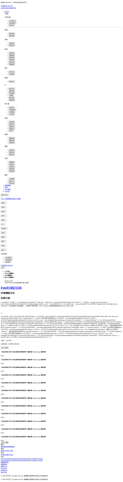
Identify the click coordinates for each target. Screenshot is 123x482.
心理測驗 (11, 112)
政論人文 (11, 181)
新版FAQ (4, 450)
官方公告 (10, 450)
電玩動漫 (11, 93)
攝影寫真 (11, 91)
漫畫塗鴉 (11, 100)
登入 (7, 195)
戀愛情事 (11, 64)
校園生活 (11, 126)
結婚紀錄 (11, 74)
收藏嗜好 (11, 162)
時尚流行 (11, 124)
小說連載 (11, 178)
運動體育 (11, 140)
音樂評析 (11, 60)
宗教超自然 (12, 110)
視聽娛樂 (11, 55)
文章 (3, 347)
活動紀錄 (11, 142)
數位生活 (11, 88)
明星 (6, 187)
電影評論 (11, 53)
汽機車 (11, 95)
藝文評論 (11, 62)
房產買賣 (11, 169)
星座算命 (11, 107)
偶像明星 (11, 57)
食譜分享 (11, 45)
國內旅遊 (11, 33)
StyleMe (11, 25)
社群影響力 (12, 23)
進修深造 (11, 150)
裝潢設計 (11, 164)
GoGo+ (7, 11)
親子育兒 (11, 72)
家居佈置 (11, 171)
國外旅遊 (11, 36)
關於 (7, 347)
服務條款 (11, 446)
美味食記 (11, 43)
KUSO (11, 131)
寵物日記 (11, 81)
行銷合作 (4, 455)
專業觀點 (8, 185)
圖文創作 (11, 98)
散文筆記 (11, 183)
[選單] (1, 197)
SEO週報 (8, 189)
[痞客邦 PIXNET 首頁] (7, 265)
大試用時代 (12, 21)
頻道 (6, 13)
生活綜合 (11, 166)
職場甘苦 (11, 154)
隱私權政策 (4, 446)
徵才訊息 (10, 455)
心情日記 (11, 114)
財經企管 (11, 152)
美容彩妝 (11, 122)
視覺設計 (11, 128)
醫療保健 (11, 138)
